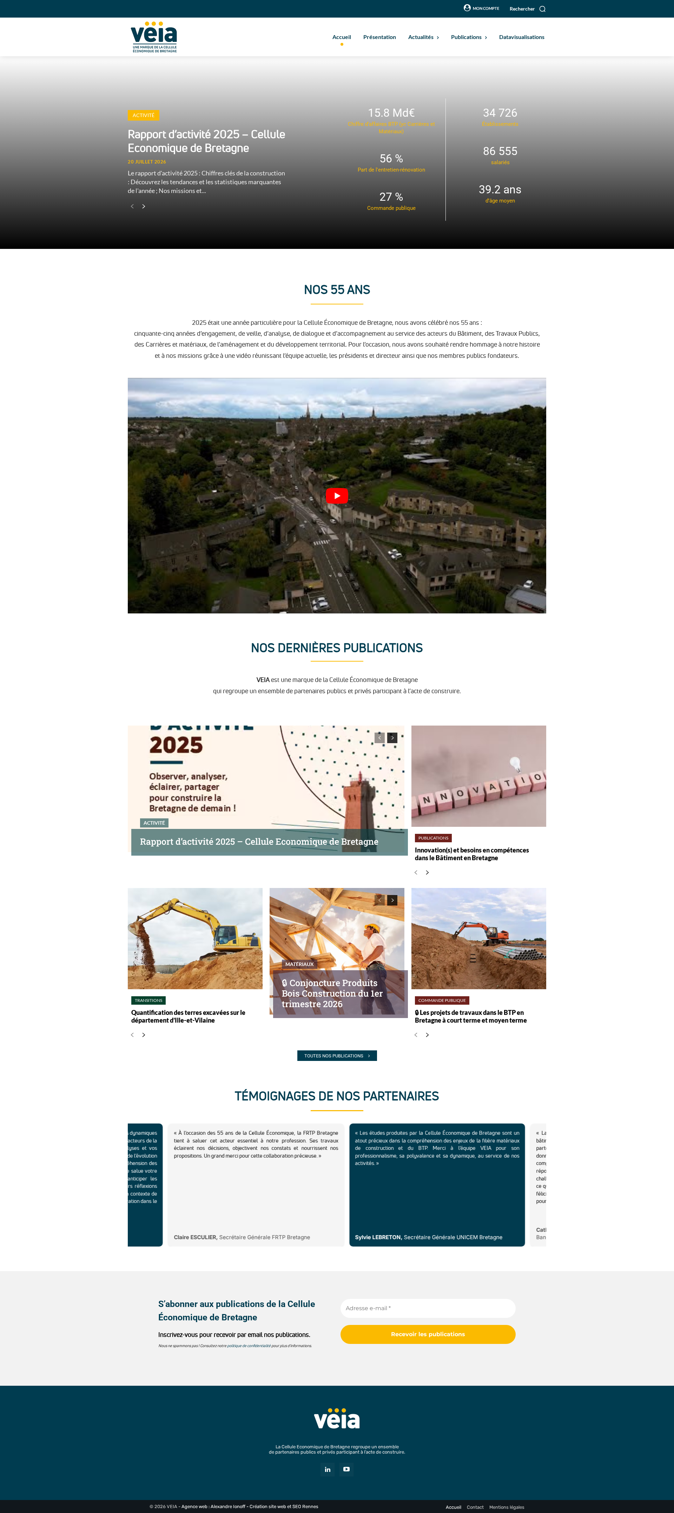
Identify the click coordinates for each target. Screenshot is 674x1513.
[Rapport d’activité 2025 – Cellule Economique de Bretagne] (266, 789)
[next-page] (143, 206)
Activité (143, 115)
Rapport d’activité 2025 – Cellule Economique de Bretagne (206, 140)
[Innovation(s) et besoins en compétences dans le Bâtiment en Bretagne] (478, 776)
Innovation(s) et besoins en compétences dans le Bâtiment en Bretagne (472, 854)
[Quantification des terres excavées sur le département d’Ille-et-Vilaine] (195, 938)
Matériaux (299, 964)
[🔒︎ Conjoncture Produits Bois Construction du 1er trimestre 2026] (337, 951)
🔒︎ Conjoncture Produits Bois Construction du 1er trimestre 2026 (332, 993)
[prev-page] (132, 206)
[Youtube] (346, 1470)
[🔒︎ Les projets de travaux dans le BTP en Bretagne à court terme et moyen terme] (478, 938)
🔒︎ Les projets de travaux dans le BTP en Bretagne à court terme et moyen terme (471, 1016)
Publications (433, 838)
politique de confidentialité (249, 1345)
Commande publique (442, 1000)
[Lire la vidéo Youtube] (337, 495)
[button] (528, 9)
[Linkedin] (328, 1470)
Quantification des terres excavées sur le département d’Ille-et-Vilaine (188, 1016)
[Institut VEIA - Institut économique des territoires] (184, 37)
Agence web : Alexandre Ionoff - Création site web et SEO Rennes (249, 1506)
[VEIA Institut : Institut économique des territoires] (337, 1418)
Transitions (148, 1000)
